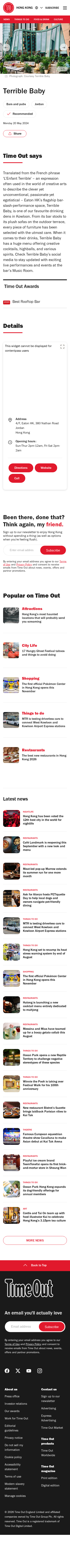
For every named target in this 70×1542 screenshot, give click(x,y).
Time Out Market (52, 1428)
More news (35, 1240)
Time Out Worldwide (48, 1453)
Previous (6, 47)
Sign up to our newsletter (50, 1399)
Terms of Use (12, 1344)
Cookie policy (13, 1457)
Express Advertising (48, 1418)
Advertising (48, 1408)
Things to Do (21, 20)
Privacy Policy (24, 565)
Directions (20, 468)
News (7, 20)
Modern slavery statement (14, 1486)
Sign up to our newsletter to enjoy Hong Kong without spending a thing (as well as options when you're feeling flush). (32, 536)
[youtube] (28, 1370)
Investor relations (16, 1404)
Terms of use (13, 1476)
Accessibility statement (13, 1467)
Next (64, 47)
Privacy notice (14, 1438)
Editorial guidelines (11, 1428)
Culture (58, 20)
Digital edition (50, 1485)
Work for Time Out (16, 1418)
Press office (12, 1396)
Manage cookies (15, 1496)
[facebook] (7, 1370)
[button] (62, 347)
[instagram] (39, 1370)
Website (46, 468)
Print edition (49, 1478)
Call (16, 478)
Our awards (12, 1411)
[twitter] (18, 1370)
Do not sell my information (14, 1448)
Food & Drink (41, 20)
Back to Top (39, 1265)
